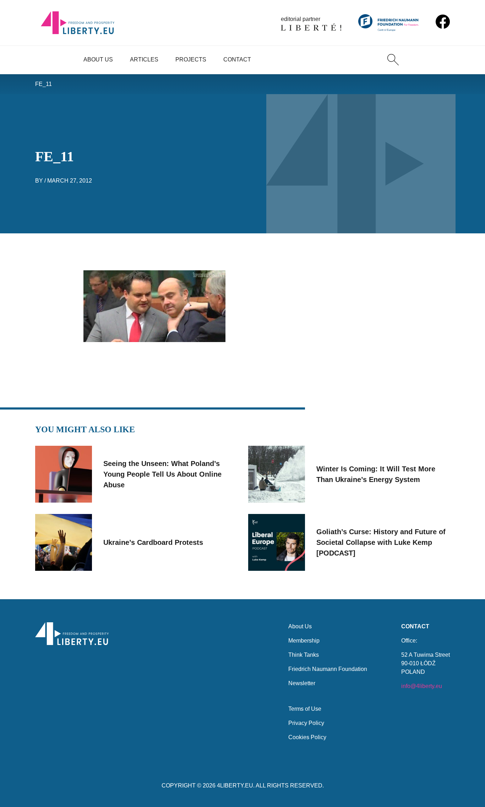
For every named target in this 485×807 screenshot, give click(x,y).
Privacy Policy (306, 723)
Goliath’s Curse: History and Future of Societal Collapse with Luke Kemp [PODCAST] (381, 542)
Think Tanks (303, 655)
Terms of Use (304, 709)
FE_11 (43, 84)
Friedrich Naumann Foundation (327, 669)
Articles (144, 59)
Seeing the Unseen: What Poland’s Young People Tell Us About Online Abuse (162, 474)
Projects (190, 59)
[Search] (393, 59)
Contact (237, 59)
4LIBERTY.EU (235, 785)
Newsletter (301, 683)
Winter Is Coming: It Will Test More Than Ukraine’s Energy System (375, 474)
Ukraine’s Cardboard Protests (153, 542)
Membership (304, 641)
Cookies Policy (307, 737)
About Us (98, 59)
